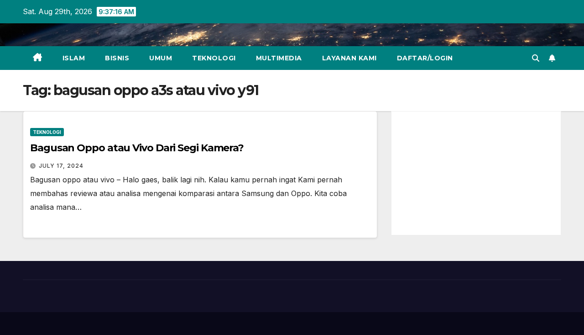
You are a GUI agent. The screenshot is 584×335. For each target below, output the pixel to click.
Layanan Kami (349, 58)
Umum (160, 58)
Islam (74, 58)
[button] (535, 58)
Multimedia (279, 58)
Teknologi (214, 58)
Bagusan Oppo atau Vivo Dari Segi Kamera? (137, 148)
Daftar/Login (425, 58)
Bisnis (117, 58)
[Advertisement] (476, 173)
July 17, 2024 (61, 165)
